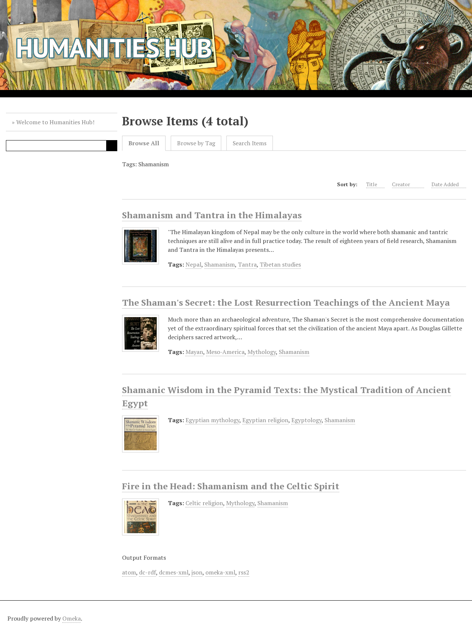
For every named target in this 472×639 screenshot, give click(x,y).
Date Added (445, 184)
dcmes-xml (173, 572)
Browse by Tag (196, 143)
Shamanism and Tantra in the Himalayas (212, 215)
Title (371, 184)
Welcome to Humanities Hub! (55, 122)
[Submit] (111, 145)
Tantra (247, 264)
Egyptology (306, 420)
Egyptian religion (265, 420)
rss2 (243, 572)
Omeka (71, 618)
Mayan (194, 352)
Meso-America (225, 352)
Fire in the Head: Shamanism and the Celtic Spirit (230, 486)
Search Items (250, 143)
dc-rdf (147, 572)
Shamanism (219, 264)
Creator (401, 184)
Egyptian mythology (212, 420)
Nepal (193, 264)
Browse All (143, 143)
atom (129, 572)
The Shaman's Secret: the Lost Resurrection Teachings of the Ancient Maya (286, 302)
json (196, 572)
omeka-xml (220, 572)
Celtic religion (204, 503)
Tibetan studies (280, 264)
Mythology (261, 352)
